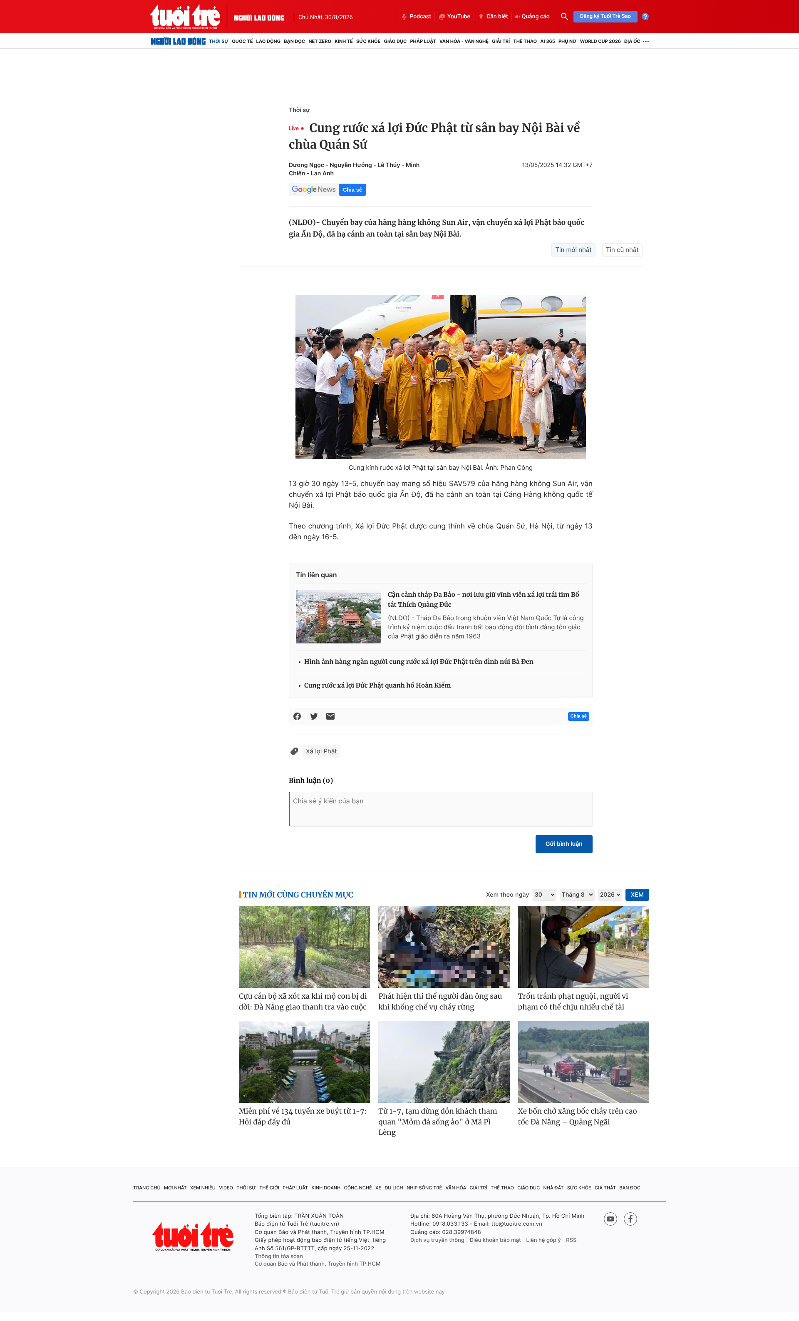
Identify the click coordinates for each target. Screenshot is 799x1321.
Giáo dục (395, 41)
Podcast (420, 16)
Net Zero (319, 41)
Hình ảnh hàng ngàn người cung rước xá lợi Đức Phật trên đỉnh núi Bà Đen (418, 662)
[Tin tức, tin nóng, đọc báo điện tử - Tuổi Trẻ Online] (192, 16)
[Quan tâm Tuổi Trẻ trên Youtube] (610, 1219)
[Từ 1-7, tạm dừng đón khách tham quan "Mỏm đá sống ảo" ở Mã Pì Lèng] (443, 1062)
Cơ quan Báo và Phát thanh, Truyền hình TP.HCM (318, 1264)
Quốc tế (242, 41)
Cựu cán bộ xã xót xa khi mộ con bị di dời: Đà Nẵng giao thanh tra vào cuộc (303, 1002)
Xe (378, 1188)
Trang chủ (147, 1188)
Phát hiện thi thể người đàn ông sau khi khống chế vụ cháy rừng (440, 1002)
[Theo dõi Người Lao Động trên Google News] (314, 189)
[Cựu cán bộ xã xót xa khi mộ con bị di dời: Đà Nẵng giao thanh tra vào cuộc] (304, 947)
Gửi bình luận (564, 843)
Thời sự (218, 41)
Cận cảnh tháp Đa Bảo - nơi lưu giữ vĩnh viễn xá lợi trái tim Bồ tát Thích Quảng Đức (483, 600)
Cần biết (497, 16)
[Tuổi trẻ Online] (194, 1236)
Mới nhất (175, 1188)
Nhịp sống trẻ (424, 1188)
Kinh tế (344, 41)
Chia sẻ (352, 190)
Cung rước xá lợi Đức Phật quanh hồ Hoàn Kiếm (377, 686)
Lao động (268, 41)
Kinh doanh (326, 1188)
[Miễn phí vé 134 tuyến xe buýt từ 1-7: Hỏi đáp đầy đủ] (304, 1062)
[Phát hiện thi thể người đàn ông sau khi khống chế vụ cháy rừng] (443, 947)
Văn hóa (456, 1188)
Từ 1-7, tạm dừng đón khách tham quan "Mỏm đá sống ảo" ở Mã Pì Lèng (437, 1122)
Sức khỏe (368, 41)
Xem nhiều (203, 1188)
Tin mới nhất (573, 250)
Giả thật (605, 1188)
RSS (571, 1240)
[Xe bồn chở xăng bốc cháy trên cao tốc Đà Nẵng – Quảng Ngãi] (583, 1062)
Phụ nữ (567, 41)
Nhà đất (553, 1188)
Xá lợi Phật (321, 751)
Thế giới (269, 1188)
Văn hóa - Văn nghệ (464, 41)
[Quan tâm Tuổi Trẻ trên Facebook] (630, 1219)
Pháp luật (423, 41)
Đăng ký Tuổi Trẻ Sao (605, 16)
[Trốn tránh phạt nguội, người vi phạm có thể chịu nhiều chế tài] (583, 947)
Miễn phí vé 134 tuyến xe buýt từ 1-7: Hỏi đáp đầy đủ (303, 1117)
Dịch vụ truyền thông (437, 1240)
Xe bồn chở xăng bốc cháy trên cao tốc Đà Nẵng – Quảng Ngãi (577, 1117)
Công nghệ (358, 1188)
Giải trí (501, 41)
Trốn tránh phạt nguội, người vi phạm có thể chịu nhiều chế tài (573, 1002)
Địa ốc (632, 41)
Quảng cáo (536, 16)
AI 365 (547, 41)
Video (226, 1188)
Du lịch (394, 1188)
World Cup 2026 (600, 41)
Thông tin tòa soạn (279, 1256)
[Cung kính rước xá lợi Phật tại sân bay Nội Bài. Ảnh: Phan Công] (441, 377)
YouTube (458, 16)
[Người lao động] (259, 16)
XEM (637, 894)
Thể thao (525, 41)
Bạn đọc (294, 41)
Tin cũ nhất (622, 250)
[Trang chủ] (178, 41)
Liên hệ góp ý (543, 1240)
